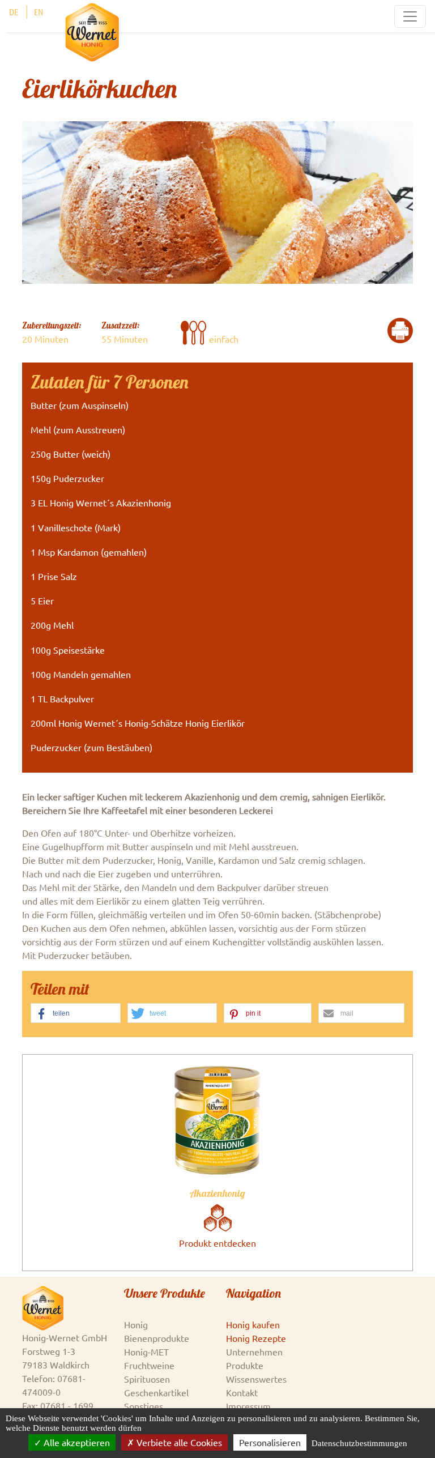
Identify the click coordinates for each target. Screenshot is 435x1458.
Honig (136, 1324)
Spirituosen (147, 1378)
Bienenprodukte (156, 1338)
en (38, 11)
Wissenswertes (256, 1378)
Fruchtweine (149, 1365)
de (13, 11)
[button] (75, 1014)
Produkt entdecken (217, 1242)
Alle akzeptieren (75, 1442)
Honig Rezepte (256, 1338)
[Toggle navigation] (410, 16)
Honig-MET (146, 1351)
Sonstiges (143, 1406)
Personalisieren (270, 1442)
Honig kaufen (253, 1324)
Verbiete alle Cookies (178, 1442)
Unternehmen (254, 1351)
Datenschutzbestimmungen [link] (359, 1443)
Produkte (244, 1365)
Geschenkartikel (156, 1392)
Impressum (248, 1406)
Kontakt (242, 1392)
